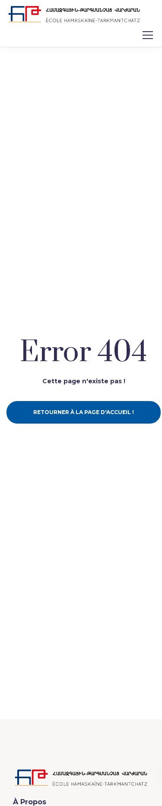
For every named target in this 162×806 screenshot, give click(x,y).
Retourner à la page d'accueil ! (83, 412)
